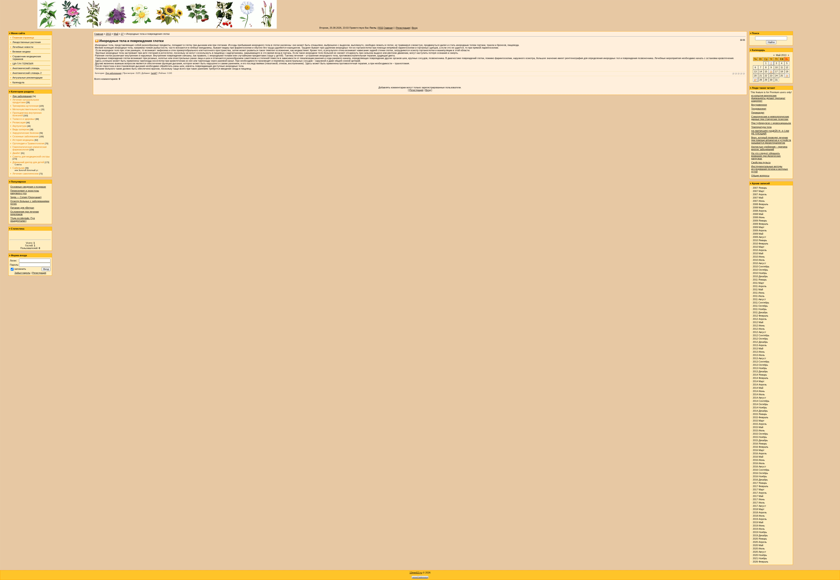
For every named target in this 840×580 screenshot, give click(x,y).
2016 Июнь (759, 460)
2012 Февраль (760, 315)
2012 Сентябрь (761, 335)
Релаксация (19, 122)
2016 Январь (760, 443)
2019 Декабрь (760, 535)
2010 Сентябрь (761, 266)
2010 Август (759, 263)
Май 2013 (781, 55)
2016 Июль (759, 463)
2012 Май (758, 322)
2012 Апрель (760, 319)
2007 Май (758, 197)
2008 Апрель (760, 210)
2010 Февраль (760, 243)
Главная (388, 27)
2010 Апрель (760, 250)
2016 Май (758, 456)
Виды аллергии (20, 129)
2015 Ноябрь (760, 437)
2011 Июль (759, 296)
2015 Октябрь (760, 433)
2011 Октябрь (760, 306)
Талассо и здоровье (23, 119)
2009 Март (758, 227)
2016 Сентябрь (761, 470)
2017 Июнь (759, 499)
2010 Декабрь (760, 276)
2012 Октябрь (760, 338)
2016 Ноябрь (760, 476)
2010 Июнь (759, 256)
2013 (108, 34)
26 (787, 75)
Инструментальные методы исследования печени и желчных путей (769, 169)
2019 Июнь (759, 525)
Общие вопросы (760, 175)
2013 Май (758, 348)
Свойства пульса (760, 162)
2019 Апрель (760, 519)
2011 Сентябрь (761, 302)
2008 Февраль (760, 204)
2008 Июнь (759, 217)
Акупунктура (19, 126)
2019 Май (758, 522)
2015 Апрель (760, 424)
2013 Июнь (759, 351)
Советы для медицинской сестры (31, 156)
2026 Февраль (760, 561)
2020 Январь (760, 538)
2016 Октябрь (760, 473)
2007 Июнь (759, 201)
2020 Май (758, 545)
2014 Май (758, 388)
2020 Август (759, 551)
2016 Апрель (760, 453)
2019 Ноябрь (760, 532)
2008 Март (758, 207)
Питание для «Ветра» (22, 207)
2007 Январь (760, 187)
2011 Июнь (759, 292)
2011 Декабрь (760, 312)
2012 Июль (759, 328)
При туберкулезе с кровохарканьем (771, 123)
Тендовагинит (758, 108)
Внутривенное (759, 104)
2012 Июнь (759, 325)
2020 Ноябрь (760, 555)
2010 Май (758, 253)
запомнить (20, 269)
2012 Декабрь (760, 342)
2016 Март (758, 450)
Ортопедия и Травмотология (28, 143)
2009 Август (759, 237)
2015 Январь (760, 414)
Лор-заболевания (22, 96)
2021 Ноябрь (760, 558)
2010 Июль (759, 260)
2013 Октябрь (760, 365)
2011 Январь (760, 279)
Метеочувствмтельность (26, 109)
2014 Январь (760, 374)
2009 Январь (760, 220)
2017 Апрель (760, 492)
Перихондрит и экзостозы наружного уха (24, 192)
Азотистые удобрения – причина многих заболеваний (769, 148)
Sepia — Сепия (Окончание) (26, 197)
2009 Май (758, 233)
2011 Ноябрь (760, 309)
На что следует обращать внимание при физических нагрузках (766, 156)
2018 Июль (759, 515)
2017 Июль (759, 502)
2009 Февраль (760, 224)
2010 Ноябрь (760, 273)
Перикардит (757, 112)
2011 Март (758, 283)
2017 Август (759, 506)
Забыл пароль (22, 273)
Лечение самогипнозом (25, 173)
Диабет (16, 153)
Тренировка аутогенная (25, 106)
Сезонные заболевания (25, 136)
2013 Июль (759, 355)
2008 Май (758, 214)
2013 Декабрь (760, 371)
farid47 (154, 73)
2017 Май (758, 496)
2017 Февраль (760, 486)
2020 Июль (759, 548)
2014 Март (758, 381)
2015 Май (758, 427)
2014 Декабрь (760, 410)
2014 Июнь (759, 391)
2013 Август (759, 358)
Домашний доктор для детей (28, 162)
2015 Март (758, 420)
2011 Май (758, 289)
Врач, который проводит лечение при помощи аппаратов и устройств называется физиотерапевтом (771, 140)
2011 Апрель (759, 286)
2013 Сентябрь (761, 361)
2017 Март (758, 489)
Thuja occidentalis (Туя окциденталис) (22, 219)
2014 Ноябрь (760, 407)
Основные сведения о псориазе (28, 186)
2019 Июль (759, 529)
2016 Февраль (760, 447)
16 (771, 71)
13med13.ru (416, 572)
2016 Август (759, 466)
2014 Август (759, 397)
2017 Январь (760, 483)
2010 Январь (760, 240)
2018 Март (758, 509)
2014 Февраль (760, 378)
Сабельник (18, 168)
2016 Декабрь (760, 479)
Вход (414, 27)
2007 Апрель (760, 194)
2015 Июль (759, 430)
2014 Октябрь (760, 404)
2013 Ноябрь (760, 368)
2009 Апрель (760, 230)
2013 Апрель (760, 345)
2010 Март (758, 247)
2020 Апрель (760, 542)
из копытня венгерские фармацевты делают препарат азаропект (768, 98)
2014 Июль (759, 394)
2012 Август (759, 332)
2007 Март (758, 191)
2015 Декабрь (760, 440)
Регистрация (403, 27)
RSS (380, 27)
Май (116, 34)
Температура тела (761, 127)
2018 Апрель (760, 512)
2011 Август (759, 299)
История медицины (23, 140)
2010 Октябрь (760, 269)
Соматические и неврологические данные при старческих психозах (770, 117)
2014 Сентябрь (761, 401)
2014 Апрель (760, 384)
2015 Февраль (760, 417)
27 (122, 34)
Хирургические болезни (25, 133)
